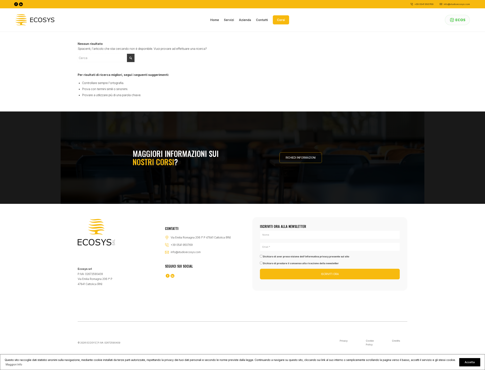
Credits (396, 340)
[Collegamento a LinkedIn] (20, 4)
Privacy (344, 340)
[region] (242, 362)
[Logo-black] (34, 20)
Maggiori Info (14, 364)
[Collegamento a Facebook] (15, 4)
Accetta (470, 362)
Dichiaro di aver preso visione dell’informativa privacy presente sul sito (305, 256)
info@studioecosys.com (186, 252)
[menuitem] (214, 20)
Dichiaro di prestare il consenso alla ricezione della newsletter (300, 263)
